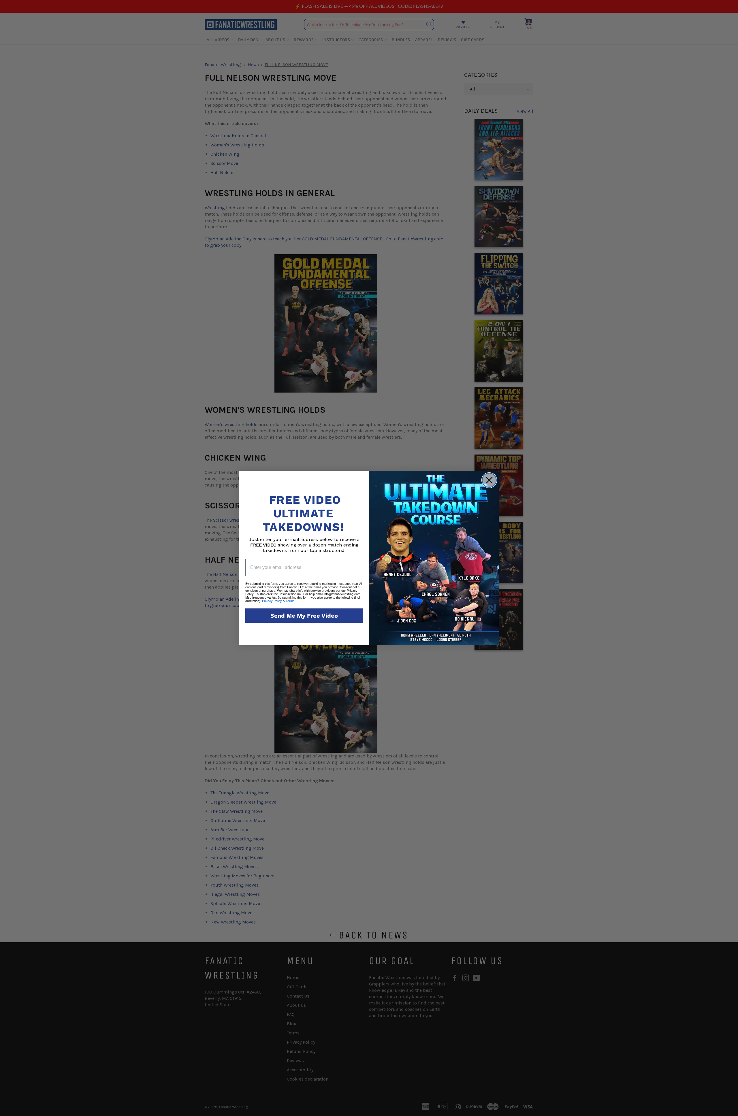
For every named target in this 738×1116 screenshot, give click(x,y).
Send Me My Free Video (304, 615)
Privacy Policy (272, 601)
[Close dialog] (489, 480)
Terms (290, 601)
